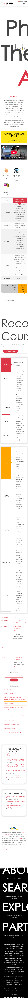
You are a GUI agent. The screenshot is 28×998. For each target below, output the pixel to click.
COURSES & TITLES (15, 896)
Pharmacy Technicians (10, 728)
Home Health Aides (9, 720)
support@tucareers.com (8, 849)
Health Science (20, 647)
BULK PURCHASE (8, 935)
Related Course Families (14, 287)
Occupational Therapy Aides (11, 724)
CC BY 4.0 (19, 838)
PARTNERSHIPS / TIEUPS (18, 935)
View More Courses (10, 351)
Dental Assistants (8, 689)
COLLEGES (7, 896)
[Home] (7, 3)
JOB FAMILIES (18, 915)
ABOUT (8, 878)
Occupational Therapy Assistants (12, 732)
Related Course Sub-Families (23, 288)
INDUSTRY (14, 937)
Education (5, 285)
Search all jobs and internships (18, 812)
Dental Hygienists (8, 703)
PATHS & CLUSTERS (10, 915)
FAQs (19, 878)
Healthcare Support (17, 617)
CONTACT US (14, 878)
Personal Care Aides (9, 693)
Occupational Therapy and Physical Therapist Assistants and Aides (13, 622)
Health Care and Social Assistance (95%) (17, 628)
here (14, 640)
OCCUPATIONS (13, 917)
